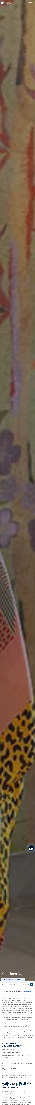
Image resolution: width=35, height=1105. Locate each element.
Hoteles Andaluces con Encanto (14, 991)
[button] (31, 984)
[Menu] (2, 2)
